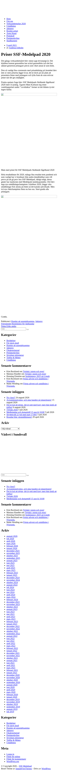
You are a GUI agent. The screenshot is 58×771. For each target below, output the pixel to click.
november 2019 (13, 702)
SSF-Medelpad (11, 4)
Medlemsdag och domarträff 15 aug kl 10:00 (25, 412)
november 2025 (13, 553)
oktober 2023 (12, 607)
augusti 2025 (11, 560)
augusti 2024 (11, 585)
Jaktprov (10, 28)
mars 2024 (10, 597)
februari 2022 (12, 648)
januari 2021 (11, 672)
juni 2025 (10, 563)
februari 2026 (12, 546)
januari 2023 (11, 624)
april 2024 (10, 595)
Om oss (9, 21)
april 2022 (10, 643)
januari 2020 (11, 697)
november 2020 (13, 677)
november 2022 (13, 629)
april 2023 (10, 616)
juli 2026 (10, 538)
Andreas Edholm (16, 48)
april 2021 (10, 665)
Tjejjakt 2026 (12, 410)
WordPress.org (12, 761)
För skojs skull (12, 343)
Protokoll (10, 36)
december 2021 (13, 653)
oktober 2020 (12, 680)
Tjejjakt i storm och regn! (33, 371)
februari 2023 (12, 621)
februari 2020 (12, 694)
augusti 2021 (11, 660)
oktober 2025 (12, 556)
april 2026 (10, 541)
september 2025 (13, 558)
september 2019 (13, 707)
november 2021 (13, 655)
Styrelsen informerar (15, 355)
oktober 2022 (12, 631)
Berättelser (11, 340)
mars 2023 (10, 619)
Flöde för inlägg (13, 756)
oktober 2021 (12, 658)
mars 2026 (10, 543)
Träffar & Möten (13, 357)
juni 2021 (10, 663)
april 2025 (10, 568)
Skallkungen (11, 41)
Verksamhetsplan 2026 (16, 23)
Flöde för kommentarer (16, 759)
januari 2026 (11, 548)
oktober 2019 (12, 704)
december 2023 (13, 602)
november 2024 (13, 580)
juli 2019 (10, 711)
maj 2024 (10, 592)
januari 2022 (11, 651)
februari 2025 (12, 573)
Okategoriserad (12, 350)
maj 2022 (10, 641)
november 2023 (13, 604)
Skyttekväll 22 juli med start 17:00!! (21, 414)
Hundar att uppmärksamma (22, 321)
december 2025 (13, 551)
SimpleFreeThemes (24, 768)
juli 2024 (10, 587)
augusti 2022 (11, 636)
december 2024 (13, 577)
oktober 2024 (12, 582)
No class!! (10, 397)
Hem (8, 19)
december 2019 (13, 699)
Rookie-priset (12, 31)
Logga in (10, 754)
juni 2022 (10, 638)
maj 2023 (10, 614)
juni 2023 (10, 612)
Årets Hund (11, 33)
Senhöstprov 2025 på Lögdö (37, 376)
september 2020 (13, 682)
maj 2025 (10, 565)
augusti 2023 (11, 609)
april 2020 (10, 690)
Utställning (11, 26)
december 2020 (13, 675)
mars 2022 (10, 646)
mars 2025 (10, 570)
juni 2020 (10, 687)
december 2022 (13, 626)
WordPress (46, 768)
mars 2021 (10, 668)
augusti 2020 (11, 685)
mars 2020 (10, 692)
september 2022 (13, 634)
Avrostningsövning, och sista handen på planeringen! (29, 400)
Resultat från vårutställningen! (19, 417)
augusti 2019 (11, 709)
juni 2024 (10, 590)
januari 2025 (11, 575)
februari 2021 (12, 670)
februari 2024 (12, 599)
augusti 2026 (11, 536)
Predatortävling (12, 38)
